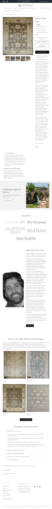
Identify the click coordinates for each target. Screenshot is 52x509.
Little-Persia (8, 506)
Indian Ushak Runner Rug (30, 379)
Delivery (4, 497)
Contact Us (5, 488)
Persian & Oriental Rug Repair (25, 488)
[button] (15, 8)
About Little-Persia (7, 486)
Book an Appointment (7, 495)
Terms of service (32, 506)
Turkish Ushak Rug (29, 413)
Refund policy (20, 506)
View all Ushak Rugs (26, 419)
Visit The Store (6, 493)
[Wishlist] (46, 8)
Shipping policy (38, 506)
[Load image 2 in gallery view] (12, 58)
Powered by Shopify (14, 506)
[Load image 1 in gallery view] (7, 58)
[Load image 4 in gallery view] (23, 58)
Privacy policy (26, 506)
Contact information (45, 506)
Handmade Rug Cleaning (24, 486)
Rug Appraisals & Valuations (24, 491)
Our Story (30, 325)
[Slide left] (4, 59)
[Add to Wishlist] (25, 352)
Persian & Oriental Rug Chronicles (7, 491)
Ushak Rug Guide (8, 200)
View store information (41, 59)
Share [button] (37, 146)
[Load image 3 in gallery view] (18, 58)
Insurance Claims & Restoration (25, 490)
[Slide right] (32, 59)
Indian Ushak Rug (6, 379)
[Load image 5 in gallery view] (28, 58)
